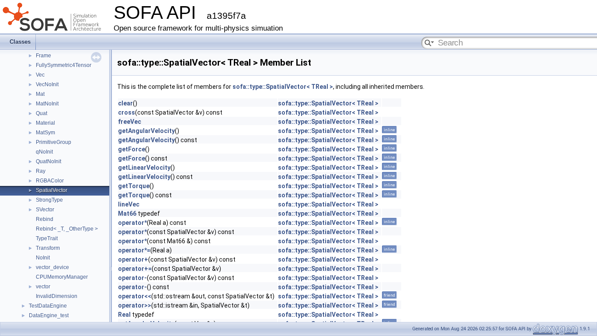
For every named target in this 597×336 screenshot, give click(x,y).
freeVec (129, 121)
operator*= (134, 250)
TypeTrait (47, 238)
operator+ (133, 259)
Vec (40, 75)
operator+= (135, 268)
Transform (48, 248)
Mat (40, 94)
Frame (43, 55)
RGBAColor (50, 181)
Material (45, 123)
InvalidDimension (56, 296)
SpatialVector (51, 190)
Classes (20, 41)
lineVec (128, 204)
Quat (41, 113)
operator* (132, 222)
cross (126, 112)
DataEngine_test (49, 315)
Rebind (44, 219)
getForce (131, 149)
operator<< (134, 296)
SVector (45, 209)
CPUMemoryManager (62, 277)
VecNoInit (47, 84)
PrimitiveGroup (53, 142)
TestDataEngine (48, 306)
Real (124, 314)
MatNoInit (47, 104)
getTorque (133, 185)
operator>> (134, 305)
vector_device (52, 267)
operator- (132, 277)
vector (43, 287)
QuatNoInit (48, 161)
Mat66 (127, 213)
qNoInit (44, 152)
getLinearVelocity (144, 167)
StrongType (49, 200)
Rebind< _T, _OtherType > (67, 229)
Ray (40, 171)
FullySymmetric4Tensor (63, 65)
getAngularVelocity (146, 130)
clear (125, 103)
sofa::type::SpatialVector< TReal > (283, 86)
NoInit (43, 258)
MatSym (45, 133)
